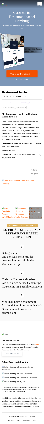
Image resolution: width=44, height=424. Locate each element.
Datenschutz (26, 420)
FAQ (34, 420)
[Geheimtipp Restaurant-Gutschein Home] (9, 4)
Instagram (34, 173)
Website (33, 170)
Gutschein (33, 398)
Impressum (11, 420)
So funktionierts (22, 80)
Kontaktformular (12, 354)
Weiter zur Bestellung (20, 74)
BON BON (34, 407)
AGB (18, 420)
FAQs (37, 344)
